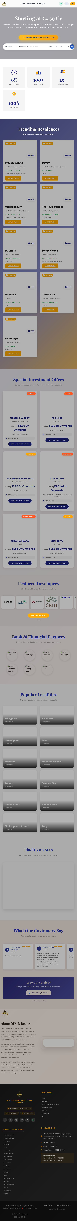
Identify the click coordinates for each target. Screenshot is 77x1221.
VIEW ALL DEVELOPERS (38, 615)
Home (22, 4)
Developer (41, 4)
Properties (31, 4)
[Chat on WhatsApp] (61, 4)
